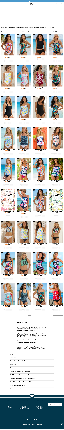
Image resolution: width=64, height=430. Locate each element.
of (28, 31)
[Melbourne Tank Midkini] (56, 232)
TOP (62, 424)
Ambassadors (9, 407)
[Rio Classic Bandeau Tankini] (8, 294)
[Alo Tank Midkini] (24, 263)
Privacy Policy (39, 408)
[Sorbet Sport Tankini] (40, 200)
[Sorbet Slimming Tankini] (8, 44)
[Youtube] (34, 419)
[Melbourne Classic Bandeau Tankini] (40, 263)
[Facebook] (27, 419)
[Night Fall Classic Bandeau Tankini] (24, 138)
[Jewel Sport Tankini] (56, 107)
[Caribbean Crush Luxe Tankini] (8, 76)
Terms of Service (39, 407)
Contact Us (24, 407)
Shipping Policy (39, 405)
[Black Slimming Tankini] (40, 107)
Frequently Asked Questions (24, 408)
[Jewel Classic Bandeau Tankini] (56, 44)
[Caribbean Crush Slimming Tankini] (24, 232)
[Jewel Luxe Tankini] (24, 44)
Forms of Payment (39, 406)
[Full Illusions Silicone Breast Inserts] (8, 200)
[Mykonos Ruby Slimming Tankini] (40, 76)
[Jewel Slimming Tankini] (40, 294)
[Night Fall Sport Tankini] (24, 294)
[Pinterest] (32, 419)
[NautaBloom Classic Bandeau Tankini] (40, 138)
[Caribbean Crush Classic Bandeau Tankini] (8, 138)
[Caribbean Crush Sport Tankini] (8, 169)
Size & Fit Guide (24, 405)
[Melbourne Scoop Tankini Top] (56, 263)
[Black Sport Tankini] (8, 107)
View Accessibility (39, 424)
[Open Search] (56, 3)
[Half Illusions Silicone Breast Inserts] (56, 200)
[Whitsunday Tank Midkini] (8, 232)
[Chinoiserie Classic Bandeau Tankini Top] (56, 294)
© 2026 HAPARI (24, 424)
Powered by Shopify (31, 424)
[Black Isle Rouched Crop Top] (40, 44)
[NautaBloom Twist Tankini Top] (24, 169)
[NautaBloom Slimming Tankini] (56, 138)
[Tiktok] (36, 419)
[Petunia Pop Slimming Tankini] (24, 76)
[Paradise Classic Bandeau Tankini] (56, 169)
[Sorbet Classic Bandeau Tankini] (8, 263)
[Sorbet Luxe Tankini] (40, 169)
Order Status (9, 405)
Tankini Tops (24, 406)
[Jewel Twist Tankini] (56, 76)
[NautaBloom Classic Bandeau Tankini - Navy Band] (24, 200)
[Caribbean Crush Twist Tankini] (24, 107)
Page (23, 31)
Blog (9, 406)
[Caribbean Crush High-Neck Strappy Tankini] (40, 232)
